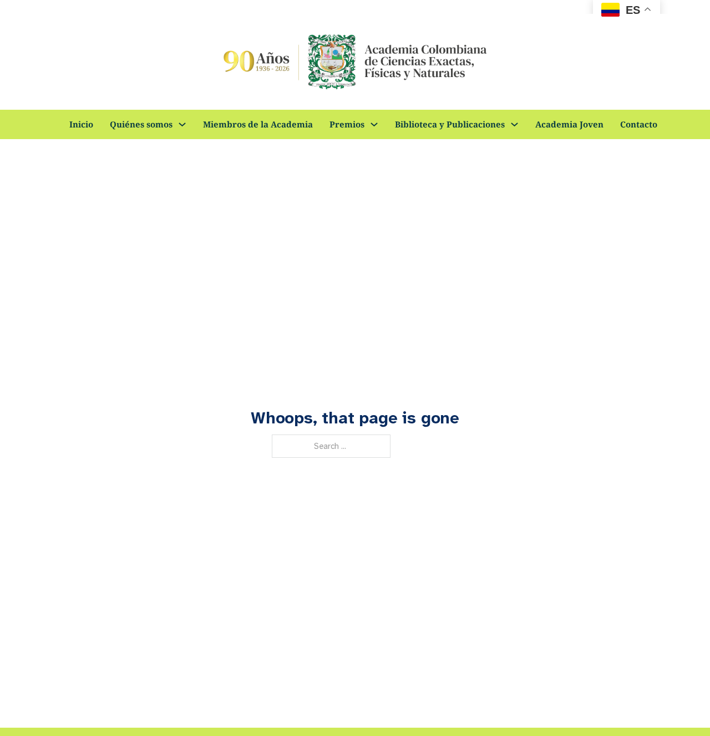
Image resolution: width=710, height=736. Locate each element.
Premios (346, 124)
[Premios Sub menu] (374, 124)
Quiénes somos (141, 124)
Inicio (81, 124)
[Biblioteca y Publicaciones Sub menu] (514, 124)
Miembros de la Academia (258, 124)
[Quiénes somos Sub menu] (182, 124)
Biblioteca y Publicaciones (450, 124)
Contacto (638, 124)
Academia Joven (569, 124)
